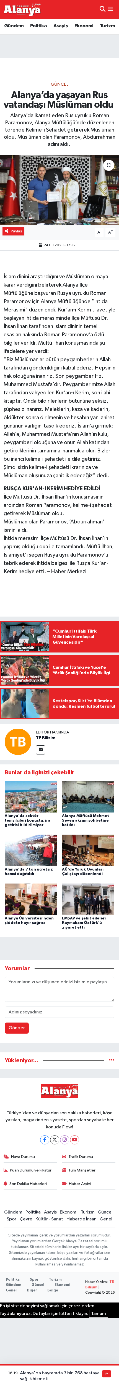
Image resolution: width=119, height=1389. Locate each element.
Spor (11, 1219)
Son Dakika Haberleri (28, 1184)
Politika (38, 25)
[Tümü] (111, 1060)
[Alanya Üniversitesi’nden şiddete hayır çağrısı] (31, 899)
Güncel (59, 84)
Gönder (17, 1028)
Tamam (98, 1313)
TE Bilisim (45, 738)
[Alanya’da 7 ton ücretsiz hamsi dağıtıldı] (31, 850)
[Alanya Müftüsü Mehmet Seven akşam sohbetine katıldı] (88, 796)
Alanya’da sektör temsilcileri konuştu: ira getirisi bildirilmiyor (27, 820)
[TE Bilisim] (18, 741)
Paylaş (16, 231)
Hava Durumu (23, 1157)
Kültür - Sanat (49, 1219)
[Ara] (102, 9)
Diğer (32, 1290)
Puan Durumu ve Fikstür (30, 1170)
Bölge (52, 1290)
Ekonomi (84, 25)
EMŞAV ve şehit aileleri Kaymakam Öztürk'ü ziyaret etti (84, 923)
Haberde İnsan (81, 1219)
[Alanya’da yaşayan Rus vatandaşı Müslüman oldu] (59, 190)
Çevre (26, 1219)
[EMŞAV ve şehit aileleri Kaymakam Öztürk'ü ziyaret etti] (88, 899)
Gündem (14, 25)
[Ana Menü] (110, 9)
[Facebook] (44, 1139)
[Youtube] (74, 1139)
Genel (106, 1219)
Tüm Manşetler (81, 1170)
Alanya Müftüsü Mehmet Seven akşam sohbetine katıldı (85, 820)
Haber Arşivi (80, 1184)
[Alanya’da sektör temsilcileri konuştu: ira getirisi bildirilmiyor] (31, 796)
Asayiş (60, 25)
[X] (54, 1139)
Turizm (107, 25)
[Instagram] (64, 1139)
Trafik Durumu (80, 1157)
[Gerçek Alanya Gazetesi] (22, 9)
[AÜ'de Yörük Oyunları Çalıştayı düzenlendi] (88, 850)
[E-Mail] (40, 749)
